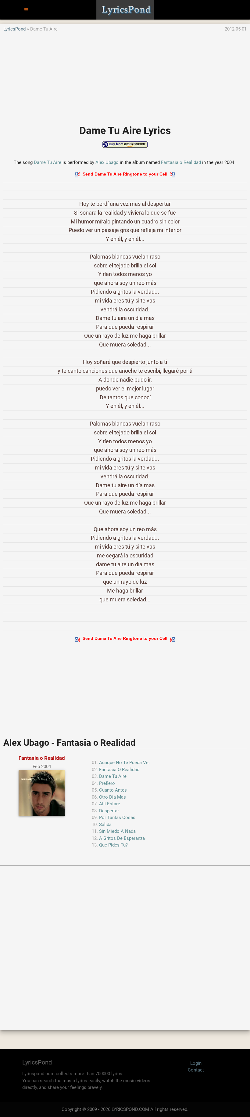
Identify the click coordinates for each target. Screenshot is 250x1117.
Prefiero (107, 783)
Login (196, 1063)
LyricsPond (14, 29)
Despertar (109, 811)
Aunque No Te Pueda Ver (124, 762)
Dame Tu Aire (47, 162)
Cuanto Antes (113, 790)
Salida (105, 824)
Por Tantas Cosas (117, 817)
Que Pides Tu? (113, 845)
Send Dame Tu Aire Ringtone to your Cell (125, 174)
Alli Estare (109, 804)
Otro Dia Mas (112, 797)
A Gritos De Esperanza (122, 838)
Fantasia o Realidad (181, 162)
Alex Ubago (107, 162)
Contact (196, 1070)
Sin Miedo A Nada (117, 831)
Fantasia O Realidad (119, 769)
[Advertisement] (125, 75)
